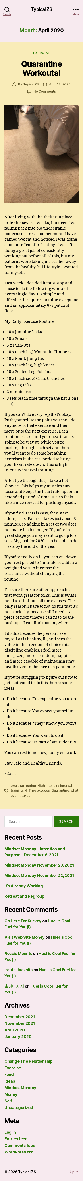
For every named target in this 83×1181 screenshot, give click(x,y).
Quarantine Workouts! (41, 68)
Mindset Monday (20, 1087)
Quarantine (60, 790)
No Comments (44, 91)
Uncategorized (18, 1107)
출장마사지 (14, 986)
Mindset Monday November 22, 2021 (39, 875)
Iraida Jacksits (18, 969)
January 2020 (18, 1036)
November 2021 (19, 1023)
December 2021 (19, 1016)
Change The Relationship (28, 1061)
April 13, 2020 (59, 84)
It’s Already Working (23, 886)
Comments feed (19, 1145)
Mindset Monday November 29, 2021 (39, 865)
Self (8, 1101)
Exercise (41, 53)
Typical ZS (41, 9)
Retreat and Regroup (24, 896)
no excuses (41, 790)
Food (9, 1074)
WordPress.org (19, 1152)
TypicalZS (31, 84)
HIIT (27, 790)
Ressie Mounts (18, 953)
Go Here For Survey (22, 921)
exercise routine (23, 786)
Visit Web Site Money (24, 937)
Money (10, 1094)
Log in (10, 1132)
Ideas (9, 1081)
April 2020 (14, 1030)
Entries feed (16, 1138)
